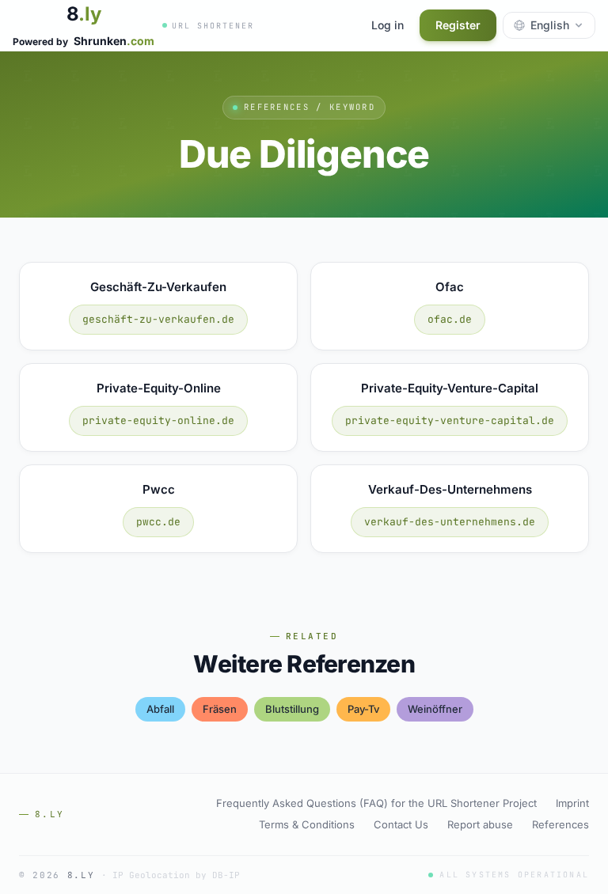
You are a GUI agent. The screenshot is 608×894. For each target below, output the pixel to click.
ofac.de (450, 319)
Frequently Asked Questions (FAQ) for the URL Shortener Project (376, 803)
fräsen (220, 709)
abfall (160, 709)
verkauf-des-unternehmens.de (449, 521)
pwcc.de (158, 521)
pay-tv (363, 709)
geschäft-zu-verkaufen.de (158, 319)
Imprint (572, 803)
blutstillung (292, 709)
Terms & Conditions (307, 824)
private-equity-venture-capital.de (449, 420)
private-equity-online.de (158, 420)
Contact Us (401, 824)
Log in (387, 25)
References (560, 824)
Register (458, 25)
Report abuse (480, 824)
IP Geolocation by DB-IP (176, 875)
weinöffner (435, 709)
